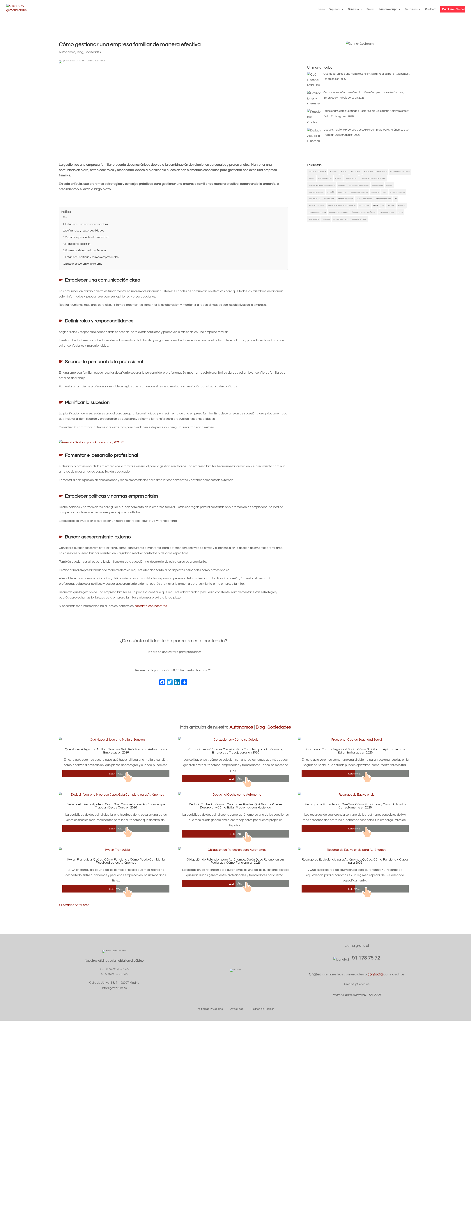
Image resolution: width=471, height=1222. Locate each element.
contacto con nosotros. (150, 606)
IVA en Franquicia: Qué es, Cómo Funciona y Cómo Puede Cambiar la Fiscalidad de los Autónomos (116, 861)
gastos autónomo (345, 198)
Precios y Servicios (356, 984)
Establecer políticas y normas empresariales (91, 257)
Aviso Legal (237, 1009)
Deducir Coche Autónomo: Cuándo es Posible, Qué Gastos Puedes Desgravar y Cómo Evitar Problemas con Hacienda (235, 806)
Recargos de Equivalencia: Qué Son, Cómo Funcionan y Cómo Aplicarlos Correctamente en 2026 (355, 806)
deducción (342, 192)
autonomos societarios (400, 171)
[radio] (162, 663)
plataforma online (386, 212)
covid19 (330, 192)
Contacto (430, 9)
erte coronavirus (397, 192)
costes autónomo (316, 192)
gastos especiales (383, 198)
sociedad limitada (359, 219)
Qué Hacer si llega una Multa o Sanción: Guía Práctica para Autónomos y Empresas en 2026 (116, 751)
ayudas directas (325, 178)
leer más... (116, 773)
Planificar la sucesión (77, 243)
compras (341, 185)
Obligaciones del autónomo (363, 212)
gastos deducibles (364, 198)
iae (396, 198)
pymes (400, 212)
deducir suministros (359, 192)
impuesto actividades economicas (342, 205)
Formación (411, 9)
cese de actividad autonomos (373, 178)
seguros (326, 219)
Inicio (321, 9)
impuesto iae (365, 205)
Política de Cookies (263, 1009)
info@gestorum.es (114, 988)
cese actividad (351, 178)
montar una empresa (317, 212)
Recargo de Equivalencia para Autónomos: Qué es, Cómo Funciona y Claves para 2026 (355, 861)
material (391, 205)
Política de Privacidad (210, 1009)
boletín (338, 178)
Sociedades (93, 52)
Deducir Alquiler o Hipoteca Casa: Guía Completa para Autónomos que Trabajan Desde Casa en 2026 (115, 806)
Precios (370, 9)
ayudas (311, 178)
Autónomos (67, 52)
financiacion (329, 198)
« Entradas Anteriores (74, 905)
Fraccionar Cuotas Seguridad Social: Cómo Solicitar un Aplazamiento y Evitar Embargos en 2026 (355, 751)
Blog (80, 52)
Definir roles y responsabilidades (84, 230)
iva (383, 205)
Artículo (333, 171)
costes (389, 185)
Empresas (334, 9)
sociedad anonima (340, 219)
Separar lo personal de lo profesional (87, 237)
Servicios (353, 9)
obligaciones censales (338, 212)
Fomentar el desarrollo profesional (85, 250)
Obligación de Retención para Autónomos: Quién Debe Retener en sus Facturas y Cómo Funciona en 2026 (235, 861)
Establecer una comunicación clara (86, 224)
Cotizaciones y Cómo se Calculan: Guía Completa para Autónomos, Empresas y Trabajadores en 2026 (235, 751)
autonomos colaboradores (375, 171)
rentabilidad (314, 219)
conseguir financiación (359, 185)
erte (384, 192)
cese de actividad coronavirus (321, 185)
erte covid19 (314, 198)
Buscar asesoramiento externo (83, 263)
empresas (375, 192)
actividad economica (317, 171)
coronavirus (377, 185)
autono (344, 171)
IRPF (375, 205)
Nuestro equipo (388, 9)
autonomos (355, 171)
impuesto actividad (316, 205)
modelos (401, 205)
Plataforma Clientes (453, 9)
